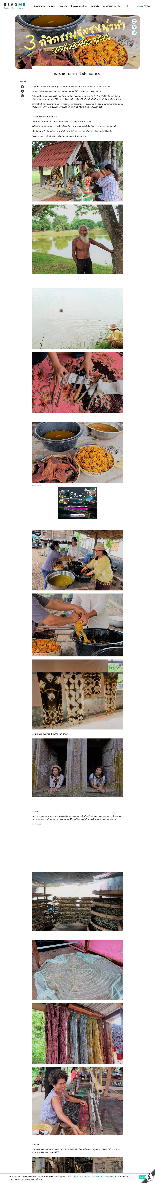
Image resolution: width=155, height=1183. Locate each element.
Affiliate (95, 6)
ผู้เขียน (52, 6)
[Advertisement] (77, 849)
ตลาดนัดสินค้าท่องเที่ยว (112, 6)
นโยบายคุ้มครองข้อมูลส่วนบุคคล (106, 1176)
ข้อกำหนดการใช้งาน (81, 1176)
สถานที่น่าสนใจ (39, 6)
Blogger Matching (79, 6)
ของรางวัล (62, 6)
